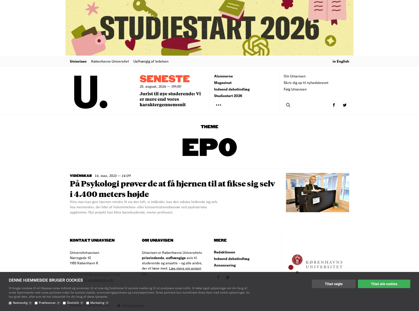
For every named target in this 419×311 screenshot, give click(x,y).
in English (341, 61)
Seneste (165, 79)
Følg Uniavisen (295, 89)
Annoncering (225, 265)
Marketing (99, 302)
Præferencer (49, 302)
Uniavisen (78, 61)
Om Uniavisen (295, 76)
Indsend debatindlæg (232, 89)
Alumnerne (223, 76)
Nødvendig (22, 302)
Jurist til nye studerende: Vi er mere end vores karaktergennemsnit (170, 99)
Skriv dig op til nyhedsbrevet (306, 82)
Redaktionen (224, 252)
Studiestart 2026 (228, 96)
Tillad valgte (334, 284)
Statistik (74, 302)
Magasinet (223, 82)
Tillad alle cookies (384, 284)
